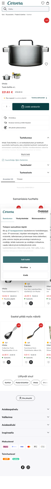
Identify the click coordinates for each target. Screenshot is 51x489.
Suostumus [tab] (7, 218)
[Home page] (15, 4)
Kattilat (8, 382)
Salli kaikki (25, 259)
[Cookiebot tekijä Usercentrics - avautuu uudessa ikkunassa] (38, 211)
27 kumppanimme (15, 231)
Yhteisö (19, 179)
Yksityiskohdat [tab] (22, 218)
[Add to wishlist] (46, 64)
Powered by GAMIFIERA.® (25, 187)
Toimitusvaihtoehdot (38, 98)
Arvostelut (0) (8, 179)
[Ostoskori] (47, 3)
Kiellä (25, 275)
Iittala (35, 382)
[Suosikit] (42, 3)
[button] (5, 8)
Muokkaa (24, 267)
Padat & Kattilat (22, 382)
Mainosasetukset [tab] (39, 218)
